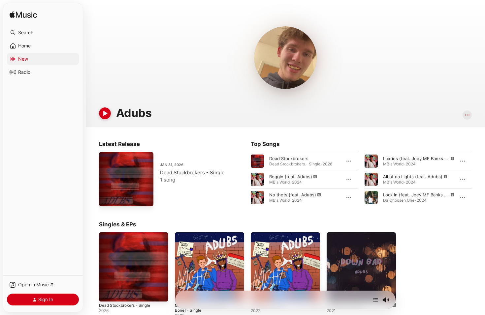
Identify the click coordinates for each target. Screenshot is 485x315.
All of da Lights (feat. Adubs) (412, 176)
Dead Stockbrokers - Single (192, 172)
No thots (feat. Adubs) (292, 194)
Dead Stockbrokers (288, 158)
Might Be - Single (268, 235)
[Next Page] (478, 179)
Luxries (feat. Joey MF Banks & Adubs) (423, 158)
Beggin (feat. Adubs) (290, 176)
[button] (43, 32)
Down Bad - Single (346, 235)
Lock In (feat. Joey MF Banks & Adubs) (423, 194)
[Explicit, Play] (257, 179)
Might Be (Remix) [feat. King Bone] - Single (204, 237)
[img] (23, 15)
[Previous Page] (244, 179)
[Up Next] (375, 299)
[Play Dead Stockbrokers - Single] (107, 198)
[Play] (105, 113)
